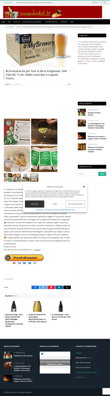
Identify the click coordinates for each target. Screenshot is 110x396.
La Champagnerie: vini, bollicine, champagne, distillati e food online (96, 126)
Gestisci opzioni (75, 204)
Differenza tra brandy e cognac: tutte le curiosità (97, 137)
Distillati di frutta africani (94, 114)
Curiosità (63, 22)
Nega (55, 204)
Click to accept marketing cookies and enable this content (55, 363)
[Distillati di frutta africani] (82, 112)
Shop (71, 22)
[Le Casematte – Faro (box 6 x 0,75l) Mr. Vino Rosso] (60, 306)
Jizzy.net (89, 358)
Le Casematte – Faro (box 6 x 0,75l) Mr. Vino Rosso (61, 316)
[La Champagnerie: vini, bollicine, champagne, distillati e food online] (82, 122)
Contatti (78, 353)
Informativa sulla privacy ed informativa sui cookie (59, 209)
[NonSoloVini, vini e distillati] (52, 12)
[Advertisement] (37, 104)
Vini (9, 22)
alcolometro (9, 279)
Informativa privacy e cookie (86, 372)
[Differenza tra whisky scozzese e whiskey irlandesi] (82, 146)
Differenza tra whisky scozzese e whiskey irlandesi (34, 3)
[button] (84, 187)
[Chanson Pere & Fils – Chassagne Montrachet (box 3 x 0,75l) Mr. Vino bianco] (37, 306)
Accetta (34, 204)
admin (7, 84)
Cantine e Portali (51, 22)
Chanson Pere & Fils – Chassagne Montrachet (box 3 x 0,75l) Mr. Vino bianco (38, 318)
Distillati (16, 22)
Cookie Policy (39, 209)
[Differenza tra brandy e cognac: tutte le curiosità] (82, 135)
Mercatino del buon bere (32, 22)
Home (3, 22)
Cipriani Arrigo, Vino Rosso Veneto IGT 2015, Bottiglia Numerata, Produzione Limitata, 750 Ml (14, 320)
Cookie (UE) (80, 377)
